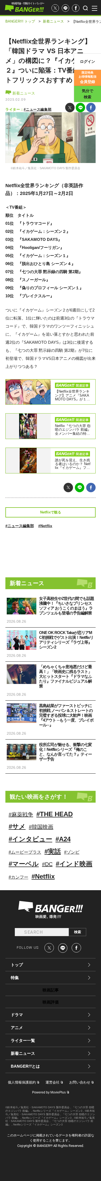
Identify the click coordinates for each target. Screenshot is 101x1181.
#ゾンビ (71, 852)
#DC (47, 864)
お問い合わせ (79, 1082)
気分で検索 (87, 94)
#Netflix (45, 526)
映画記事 (51, 990)
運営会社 (53, 1082)
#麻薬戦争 (21, 814)
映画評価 (51, 1002)
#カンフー (18, 877)
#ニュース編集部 (37, 109)
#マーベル (24, 863)
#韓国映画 (41, 827)
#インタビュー (30, 839)
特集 (15, 977)
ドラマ (17, 1014)
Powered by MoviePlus (49, 1092)
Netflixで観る (50, 512)
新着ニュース (23, 93)
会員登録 (87, 77)
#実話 (52, 851)
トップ (17, 964)
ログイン (87, 61)
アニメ (17, 1027)
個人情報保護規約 (22, 1082)
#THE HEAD (54, 814)
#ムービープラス (25, 852)
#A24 (63, 839)
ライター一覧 (23, 1040)
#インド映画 (74, 863)
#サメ (17, 826)
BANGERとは (25, 1066)
